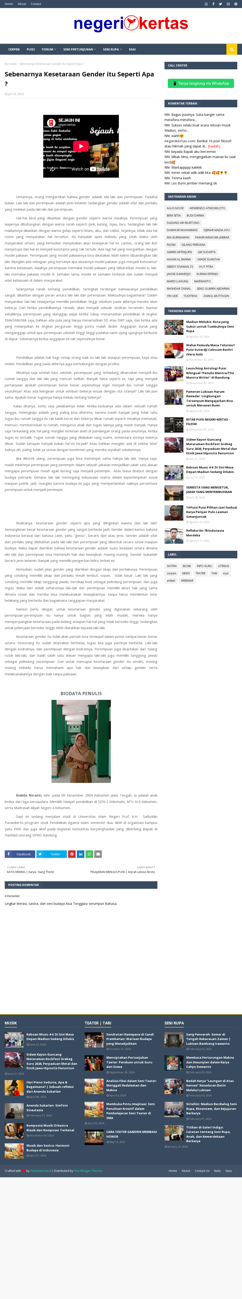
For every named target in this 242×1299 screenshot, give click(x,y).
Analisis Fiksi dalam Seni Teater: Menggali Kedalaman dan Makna (131, 1085)
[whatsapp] (206, 4)
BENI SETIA (174, 215)
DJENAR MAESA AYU (217, 230)
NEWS (186, 573)
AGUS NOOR (175, 208)
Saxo (228, 1171)
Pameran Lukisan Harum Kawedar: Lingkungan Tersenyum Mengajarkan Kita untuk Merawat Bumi (209, 398)
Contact (36, 4)
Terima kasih (181, 178)
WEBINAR (187, 581)
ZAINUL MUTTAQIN (216, 296)
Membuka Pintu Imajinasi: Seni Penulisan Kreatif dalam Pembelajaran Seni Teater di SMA (130, 1111)
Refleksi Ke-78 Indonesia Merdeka (205, 532)
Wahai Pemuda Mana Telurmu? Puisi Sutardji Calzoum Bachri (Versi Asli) (210, 349)
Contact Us (202, 1171)
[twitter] (220, 4)
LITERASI (223, 566)
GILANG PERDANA (193, 245)
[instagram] (228, 4)
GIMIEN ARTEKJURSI (179, 252)
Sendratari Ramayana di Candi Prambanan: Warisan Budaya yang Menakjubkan (130, 1039)
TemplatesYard (40, 1171)
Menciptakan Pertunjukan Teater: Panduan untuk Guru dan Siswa (129, 1062)
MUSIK (187, 566)
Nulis (217, 1171)
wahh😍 (177, 136)
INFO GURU (204, 566)
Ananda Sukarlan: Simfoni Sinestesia (47, 1107)
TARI (214, 573)
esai (226, 573)
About (22, 4)
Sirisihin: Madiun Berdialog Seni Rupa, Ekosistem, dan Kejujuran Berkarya (211, 1108)
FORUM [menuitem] (47, 49)
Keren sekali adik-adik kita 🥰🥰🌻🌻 (199, 172)
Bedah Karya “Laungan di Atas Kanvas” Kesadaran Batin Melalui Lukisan (210, 1085)
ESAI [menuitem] (132, 49)
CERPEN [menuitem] (14, 49)
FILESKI (171, 245)
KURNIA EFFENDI (207, 274)
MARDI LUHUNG (177, 281)
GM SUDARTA (207, 252)
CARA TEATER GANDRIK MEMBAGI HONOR (131, 1134)
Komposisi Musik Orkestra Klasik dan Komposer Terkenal (50, 1127)
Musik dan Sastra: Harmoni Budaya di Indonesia (47, 1147)
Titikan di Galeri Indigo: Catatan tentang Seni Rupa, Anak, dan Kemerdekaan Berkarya (208, 1134)
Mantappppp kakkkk (186, 167)
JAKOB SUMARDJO (179, 274)
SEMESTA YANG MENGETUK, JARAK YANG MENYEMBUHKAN (209, 489)
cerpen (171, 573)
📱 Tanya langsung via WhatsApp (201, 83)
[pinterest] (235, 4)
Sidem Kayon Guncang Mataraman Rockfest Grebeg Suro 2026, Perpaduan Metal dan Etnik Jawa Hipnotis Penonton (211, 446)
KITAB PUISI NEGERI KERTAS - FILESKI (208, 421)
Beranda (10, 64)
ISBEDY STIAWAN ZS (180, 267)
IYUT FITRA (206, 267)
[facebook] (213, 4)
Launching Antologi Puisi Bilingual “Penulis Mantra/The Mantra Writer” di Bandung (210, 373)
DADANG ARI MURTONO (183, 223)
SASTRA (172, 566)
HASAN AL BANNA (179, 259)
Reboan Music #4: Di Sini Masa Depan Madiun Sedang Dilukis (210, 469)
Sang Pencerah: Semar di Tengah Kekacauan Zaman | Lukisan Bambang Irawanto (208, 1039)
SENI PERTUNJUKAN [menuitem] (78, 49)
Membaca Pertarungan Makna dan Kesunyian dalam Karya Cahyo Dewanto (210, 1062)
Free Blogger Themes (88, 1171)
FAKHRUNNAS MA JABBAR (212, 237)
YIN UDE (172, 296)
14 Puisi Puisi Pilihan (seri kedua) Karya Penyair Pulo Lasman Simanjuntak (211, 512)
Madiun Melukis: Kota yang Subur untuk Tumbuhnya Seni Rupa (210, 326)
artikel (171, 581)
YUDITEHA (190, 296)
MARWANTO (202, 281)
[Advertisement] (121, 1237)
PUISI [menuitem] (31, 49)
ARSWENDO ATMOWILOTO (207, 208)
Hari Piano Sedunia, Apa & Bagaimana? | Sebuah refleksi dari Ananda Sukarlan (50, 1087)
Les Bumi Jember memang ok (194, 183)
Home (9, 4)
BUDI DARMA (195, 215)
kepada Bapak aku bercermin (193, 151)
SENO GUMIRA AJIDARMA (213, 289)
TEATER (200, 573)
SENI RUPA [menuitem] (111, 49)
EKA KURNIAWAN (178, 237)
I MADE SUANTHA (208, 259)
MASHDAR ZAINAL (179, 289)
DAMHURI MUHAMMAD (182, 230)
